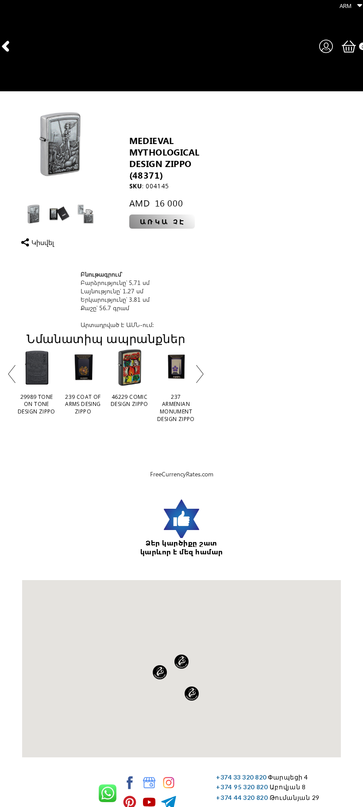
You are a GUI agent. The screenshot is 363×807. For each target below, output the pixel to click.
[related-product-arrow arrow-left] (11, 375)
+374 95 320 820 (242, 787)
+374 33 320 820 (241, 777)
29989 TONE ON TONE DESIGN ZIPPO (36, 404)
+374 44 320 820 (242, 797)
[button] (348, 5)
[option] (59, 144)
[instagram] (169, 782)
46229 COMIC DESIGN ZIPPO (129, 400)
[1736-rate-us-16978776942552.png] (181, 519)
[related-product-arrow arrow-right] (200, 375)
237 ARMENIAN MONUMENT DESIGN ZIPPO (176, 408)
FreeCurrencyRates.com (181, 474)
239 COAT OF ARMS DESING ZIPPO (82, 404)
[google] (149, 782)
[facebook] (130, 782)
